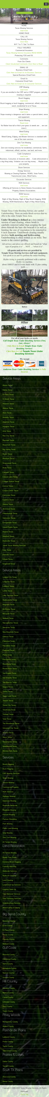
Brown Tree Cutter (9, 857)
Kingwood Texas (9, 564)
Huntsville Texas (9, 541)
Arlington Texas (8, 427)
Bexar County (8, 1081)
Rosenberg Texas (9, 664)
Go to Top (24, 1094)
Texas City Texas (9, 705)
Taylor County (8, 1046)
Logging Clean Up (9, 889)
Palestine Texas (9, 641)
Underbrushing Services (12, 903)
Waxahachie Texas (10, 742)
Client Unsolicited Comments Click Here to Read (24, 64)
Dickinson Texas (9, 509)
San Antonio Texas (10, 678)
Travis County (8, 1011)
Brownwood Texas (9, 463)
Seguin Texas (8, 687)
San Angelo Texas (9, 673)
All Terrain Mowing (9, 842)
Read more (24, 123)
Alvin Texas (7, 413)
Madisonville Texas (10, 600)
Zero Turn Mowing (9, 837)
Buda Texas (7, 468)
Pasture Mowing (9, 815)
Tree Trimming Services (12, 899)
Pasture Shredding (10, 819)
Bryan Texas (7, 454)
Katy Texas (7, 550)
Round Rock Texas (10, 669)
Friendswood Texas (10, 513)
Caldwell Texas (8, 472)
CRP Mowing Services (11, 773)
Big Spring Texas (9, 449)
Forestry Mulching (9, 866)
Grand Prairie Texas (10, 527)
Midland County (8, 944)
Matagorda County (9, 968)
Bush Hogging (8, 769)
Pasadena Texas (9, 646)
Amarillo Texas (8, 417)
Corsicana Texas (9, 495)
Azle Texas (7, 431)
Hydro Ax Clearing (9, 876)
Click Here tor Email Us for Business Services (24, 73)
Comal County (8, 997)
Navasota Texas (9, 627)
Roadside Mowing (9, 810)
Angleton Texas (8, 422)
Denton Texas (8, 504)
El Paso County (9, 930)
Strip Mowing (7, 833)
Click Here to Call (14, 351)
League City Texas (10, 577)
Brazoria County (9, 955)
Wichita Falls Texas (10, 751)
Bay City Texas (8, 436)
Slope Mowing (8, 778)
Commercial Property (11, 787)
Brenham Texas (9, 459)
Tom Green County (10, 1051)
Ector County (8, 926)
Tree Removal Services (11, 894)
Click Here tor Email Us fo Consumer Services (24, 84)
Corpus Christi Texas (10, 491)
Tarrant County (8, 1066)
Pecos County (8, 935)
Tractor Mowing (8, 783)
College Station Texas (11, 481)
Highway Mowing (9, 796)
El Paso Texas (8, 395)
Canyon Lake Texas (10, 477)
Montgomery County (10, 1022)
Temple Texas (8, 701)
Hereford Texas (8, 536)
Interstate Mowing (9, 801)
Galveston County (9, 959)
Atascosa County (9, 1077)
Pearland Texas (8, 650)
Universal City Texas (10, 728)
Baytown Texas (8, 440)
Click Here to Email (16, 345)
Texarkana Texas (9, 710)
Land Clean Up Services (12, 885)
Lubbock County (9, 1037)
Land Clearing (8, 880)
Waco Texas (7, 737)
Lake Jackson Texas (10, 595)
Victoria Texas (8, 733)
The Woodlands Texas (11, 723)
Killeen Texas (8, 559)
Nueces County (8, 973)
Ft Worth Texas (8, 399)
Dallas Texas (7, 390)
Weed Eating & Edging (11, 908)
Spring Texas (8, 691)
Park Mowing (7, 824)
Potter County (8, 1042)
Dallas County (8, 1061)
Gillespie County (9, 1002)
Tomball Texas (8, 714)
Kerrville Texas (8, 555)
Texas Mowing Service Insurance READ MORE (24, 53)
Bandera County (9, 988)
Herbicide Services (10, 871)
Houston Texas (8, 404)
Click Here (24, 42)
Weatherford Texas (10, 746)
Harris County (8, 964)
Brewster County (9, 921)
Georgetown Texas (10, 523)
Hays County (7, 1006)
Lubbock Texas (8, 586)
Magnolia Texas (9, 605)
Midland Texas (8, 618)
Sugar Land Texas (9, 696)
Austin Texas (8, 385)
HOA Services (8, 792)
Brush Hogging (8, 764)
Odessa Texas (8, 637)
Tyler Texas (7, 719)
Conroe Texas (8, 486)
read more (24, 31)
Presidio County (9, 939)
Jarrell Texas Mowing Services (14, 545)
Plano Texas (7, 655)
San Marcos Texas (10, 682)
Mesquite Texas (9, 614)
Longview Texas (9, 582)
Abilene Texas (8, 408)
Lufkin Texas (7, 591)
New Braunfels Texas (11, 632)
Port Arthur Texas (9, 659)
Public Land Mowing (10, 828)
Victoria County (8, 977)
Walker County (8, 1026)
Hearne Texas (8, 532)
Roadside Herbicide (10, 805)
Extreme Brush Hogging (12, 862)
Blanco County (8, 993)
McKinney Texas (9, 609)
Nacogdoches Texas (10, 623)
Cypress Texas (8, 500)
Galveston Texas (9, 518)
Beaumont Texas (9, 445)
